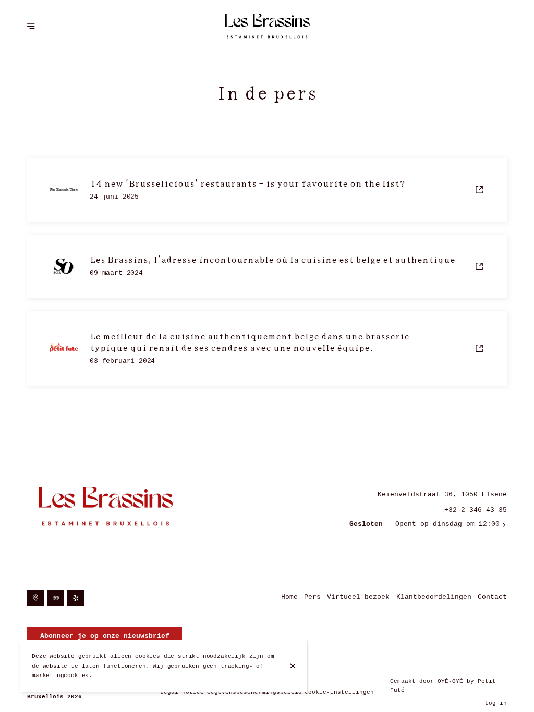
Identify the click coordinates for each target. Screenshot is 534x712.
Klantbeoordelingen (433, 597)
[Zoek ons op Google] (35, 598)
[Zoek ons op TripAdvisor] (56, 598)
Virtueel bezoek (358, 597)
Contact (492, 597)
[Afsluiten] (292, 666)
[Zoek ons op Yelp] (75, 598)
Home (289, 597)
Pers (312, 597)
